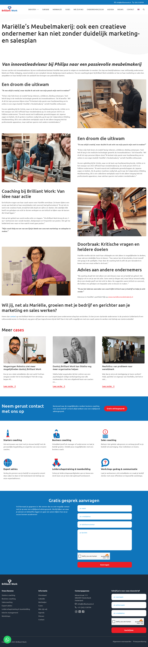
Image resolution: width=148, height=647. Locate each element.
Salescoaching (7, 602)
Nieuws (120, 9)
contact (13, 316)
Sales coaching (108, 440)
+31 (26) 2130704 (84, 607)
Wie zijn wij (78, 9)
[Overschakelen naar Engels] (138, 9)
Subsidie (45, 9)
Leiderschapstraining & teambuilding (71, 469)
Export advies (10, 469)
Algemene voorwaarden (122, 641)
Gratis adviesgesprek (115, 408)
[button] (143, 9)
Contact (130, 9)
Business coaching (61, 440)
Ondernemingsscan (95, 9)
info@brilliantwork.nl (123, 2)
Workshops (6, 616)
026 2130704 (139, 2)
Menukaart (42, 595)
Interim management (10, 612)
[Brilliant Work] (9, 9)
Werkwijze (57, 9)
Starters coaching (12, 440)
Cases (67, 9)
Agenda (110, 9)
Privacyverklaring (139, 641)
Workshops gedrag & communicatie (119, 469)
